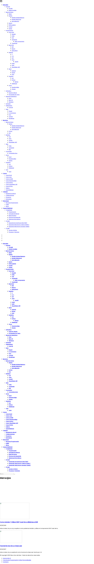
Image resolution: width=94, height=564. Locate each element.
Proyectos (8, 197)
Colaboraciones (10, 195)
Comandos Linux (13, 153)
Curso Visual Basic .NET (11, 184)
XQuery (14, 89)
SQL (10, 133)
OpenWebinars (10, 190)
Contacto (6, 562)
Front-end (11, 32)
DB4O (10, 14)
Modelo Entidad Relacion (18, 126)
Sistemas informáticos (14, 219)
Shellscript (11, 168)
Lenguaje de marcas (14, 213)
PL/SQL (10, 131)
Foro (10, 115)
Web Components (19, 41)
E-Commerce (12, 113)
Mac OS (11, 100)
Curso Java (9, 177)
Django (16, 82)
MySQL (10, 23)
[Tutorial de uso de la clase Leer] (11, 542)
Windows (11, 102)
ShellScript (14, 83)
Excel (10, 157)
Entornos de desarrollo (14, 217)
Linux (10, 98)
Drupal (10, 111)
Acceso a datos (13, 230)
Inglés (7, 204)
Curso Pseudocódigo (11, 181)
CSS (13, 38)
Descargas (6, 201)
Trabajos (5, 191)
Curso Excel (9, 175)
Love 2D (11, 107)
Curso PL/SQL (9, 186)
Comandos (9, 151)
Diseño (10, 16)
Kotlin (13, 63)
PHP (13, 47)
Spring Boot (15, 50)
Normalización (15, 21)
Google (10, 8)
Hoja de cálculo (13, 93)
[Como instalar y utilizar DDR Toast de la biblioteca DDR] (14, 519)
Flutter (13, 72)
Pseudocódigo (15, 87)
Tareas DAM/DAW (7, 208)
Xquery (10, 160)
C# (13, 58)
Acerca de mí (7, 558)
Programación (9, 30)
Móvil (10, 69)
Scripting (11, 76)
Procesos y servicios (14, 232)
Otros (10, 85)
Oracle (10, 27)
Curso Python (9, 182)
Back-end (11, 45)
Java (13, 60)
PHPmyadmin (12, 25)
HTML (13, 36)
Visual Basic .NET (16, 67)
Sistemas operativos (11, 96)
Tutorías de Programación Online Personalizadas (17, 560)
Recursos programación (12, 202)
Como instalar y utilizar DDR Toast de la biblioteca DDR (19, 522)
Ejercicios (5, 120)
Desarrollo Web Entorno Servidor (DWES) (19, 226)
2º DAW (8, 221)
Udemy (8, 188)
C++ (13, 56)
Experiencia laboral (11, 193)
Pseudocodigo (12, 159)
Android (14, 71)
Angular (14, 34)
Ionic (13, 74)
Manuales (5, 5)
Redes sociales (12, 10)
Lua (13, 78)
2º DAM (7, 228)
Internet (8, 6)
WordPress (11, 118)
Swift (13, 65)
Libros (7, 206)
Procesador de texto (14, 94)
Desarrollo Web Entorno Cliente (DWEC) (19, 224)
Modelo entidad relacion (18, 17)
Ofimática (8, 91)
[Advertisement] (47, 491)
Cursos (5, 173)
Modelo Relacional (16, 19)
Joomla (11, 116)
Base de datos (9, 12)
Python (13, 80)
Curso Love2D (9, 179)
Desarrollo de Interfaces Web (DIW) (18, 223)
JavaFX (16, 61)
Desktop (11, 52)
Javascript (14, 39)
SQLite (10, 28)
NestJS (13, 49)
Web (7, 109)
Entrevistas (8, 199)
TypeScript (14, 43)
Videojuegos (9, 105)
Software (8, 104)
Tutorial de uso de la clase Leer (11, 546)
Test (7, 170)
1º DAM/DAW (9, 210)
